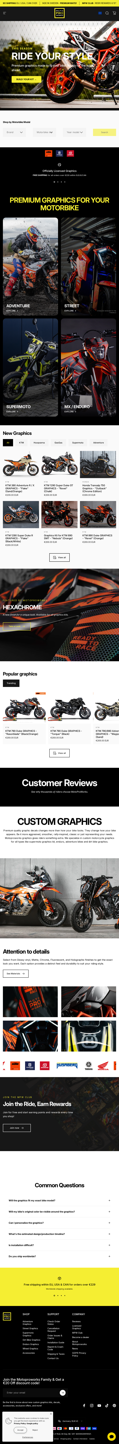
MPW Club (77, 1333)
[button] (100, 13)
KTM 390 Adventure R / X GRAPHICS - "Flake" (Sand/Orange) (19, 488)
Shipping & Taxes (56, 1354)
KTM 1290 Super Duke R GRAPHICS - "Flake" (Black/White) (19, 538)
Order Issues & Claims (54, 1336)
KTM (7, 482)
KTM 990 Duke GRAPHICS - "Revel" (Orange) (97, 537)
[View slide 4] (64, 182)
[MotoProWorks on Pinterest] (114, 1405)
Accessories (29, 1353)
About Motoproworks (79, 1343)
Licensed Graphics (76, 1327)
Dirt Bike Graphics (31, 1340)
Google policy (32, 1423)
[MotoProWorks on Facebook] (84, 1405)
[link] (48, 153)
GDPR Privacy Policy (79, 1354)
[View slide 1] (54, 182)
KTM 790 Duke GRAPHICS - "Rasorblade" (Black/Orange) (21, 732)
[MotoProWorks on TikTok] (107, 1405)
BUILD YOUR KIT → (26, 79)
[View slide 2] (57, 182)
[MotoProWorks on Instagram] (91, 1405)
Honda (85, 482)
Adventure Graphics (28, 1322)
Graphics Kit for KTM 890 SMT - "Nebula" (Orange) (58, 537)
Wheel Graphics (30, 1348)
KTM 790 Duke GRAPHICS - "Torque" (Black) (66, 732)
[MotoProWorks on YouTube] (99, 1405)
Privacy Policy (20, 1423)
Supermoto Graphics (28, 1334)
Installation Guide (55, 1342)
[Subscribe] (63, 1393)
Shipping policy (65, 1439)
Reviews (76, 1321)
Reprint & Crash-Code (55, 1348)
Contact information (80, 1439)
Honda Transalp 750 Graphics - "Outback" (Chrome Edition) (94, 488)
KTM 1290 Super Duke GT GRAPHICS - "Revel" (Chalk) (58, 488)
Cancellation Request (53, 1329)
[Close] (50, 1413)
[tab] (8, 442)
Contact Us (53, 1358)
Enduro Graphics (31, 1344)
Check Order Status (53, 1322)
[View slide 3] (61, 182)
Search (104, 132)
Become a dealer (80, 1337)
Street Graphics (30, 1328)
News (75, 1348)
